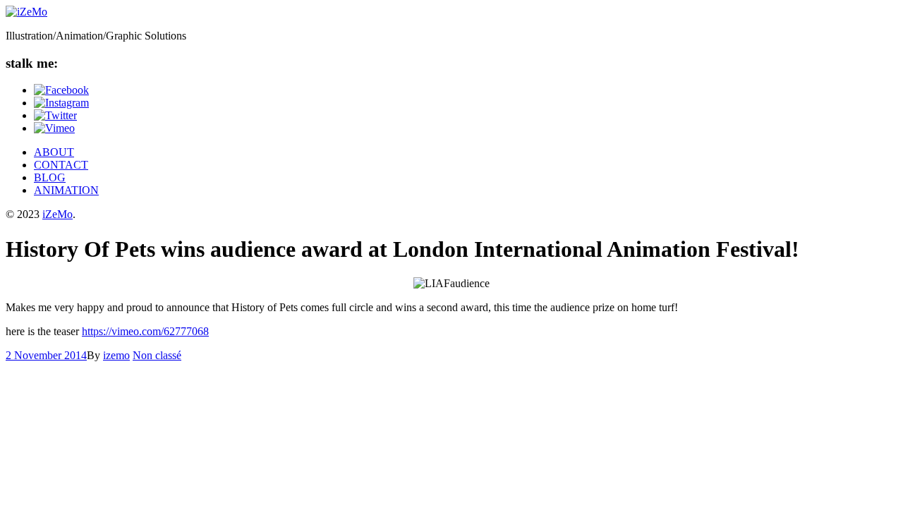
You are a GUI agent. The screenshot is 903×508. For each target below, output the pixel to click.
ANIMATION (66, 190)
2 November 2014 (46, 355)
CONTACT (61, 165)
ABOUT (54, 152)
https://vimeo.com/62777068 (145, 331)
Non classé (157, 355)
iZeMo (57, 214)
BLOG (50, 177)
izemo (116, 355)
